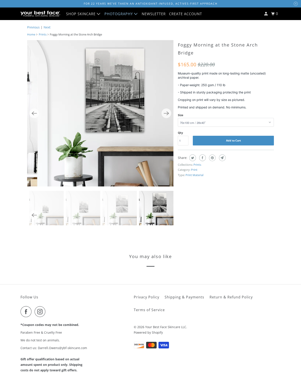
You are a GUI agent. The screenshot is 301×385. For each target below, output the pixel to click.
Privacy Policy (146, 297)
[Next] (166, 113)
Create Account (185, 13)
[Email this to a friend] (222, 157)
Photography (119, 13)
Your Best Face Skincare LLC (165, 327)
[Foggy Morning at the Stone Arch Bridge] (100, 113)
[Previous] (34, 113)
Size (180, 115)
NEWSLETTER (154, 13)
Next (47, 27)
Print (194, 170)
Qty (180, 133)
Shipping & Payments (184, 297)
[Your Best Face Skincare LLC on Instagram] (41, 311)
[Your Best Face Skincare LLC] (40, 14)
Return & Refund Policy (231, 297)
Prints (42, 34)
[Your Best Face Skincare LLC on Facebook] (27, 311)
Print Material (194, 175)
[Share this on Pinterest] (212, 157)
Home (31, 34)
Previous (33, 27)
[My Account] (266, 14)
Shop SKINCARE (81, 13)
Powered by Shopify (148, 332)
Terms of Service (149, 309)
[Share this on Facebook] (202, 157)
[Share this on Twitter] (192, 157)
